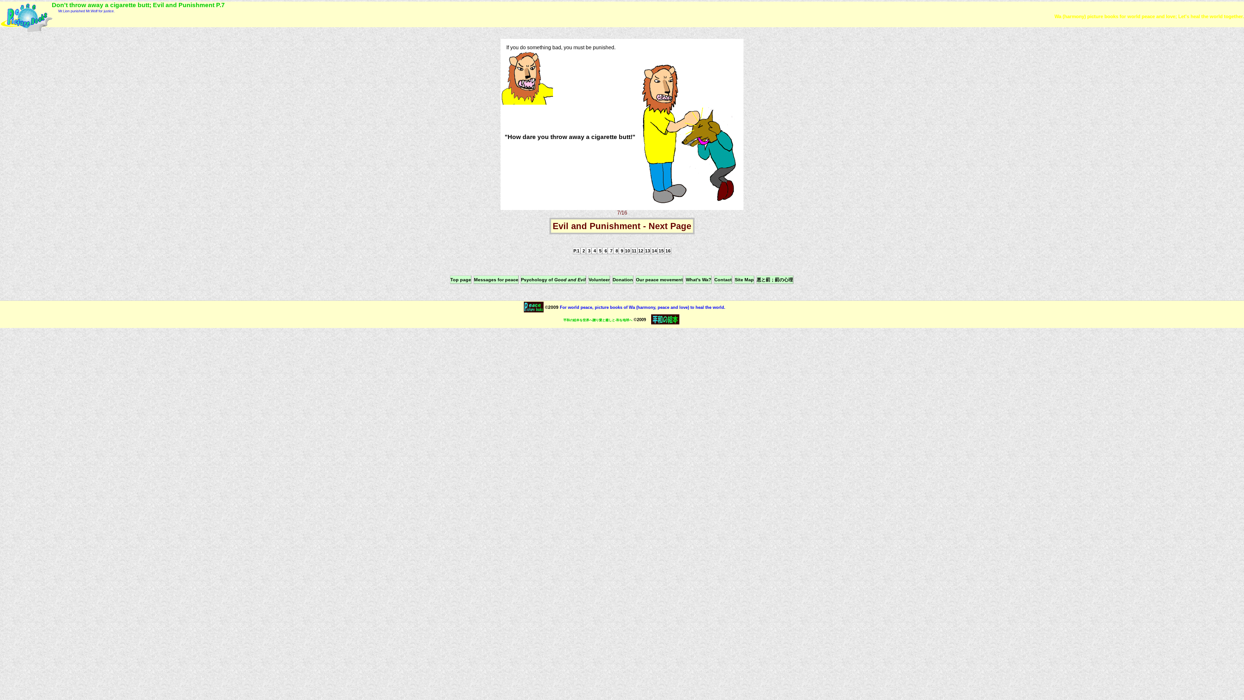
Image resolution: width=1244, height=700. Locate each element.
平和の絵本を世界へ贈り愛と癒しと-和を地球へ (597, 320)
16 (668, 250)
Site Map (744, 279)
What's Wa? (698, 279)
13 (647, 250)
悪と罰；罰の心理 (775, 279)
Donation (623, 279)
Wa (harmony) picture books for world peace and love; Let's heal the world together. (1149, 16)
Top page (460, 279)
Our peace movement (659, 279)
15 (661, 250)
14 (654, 250)
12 (640, 250)
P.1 (576, 250)
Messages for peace (496, 279)
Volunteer (599, 279)
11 (634, 250)
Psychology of (553, 279)
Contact (723, 279)
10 (627, 250)
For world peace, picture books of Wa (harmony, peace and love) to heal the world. (642, 307)
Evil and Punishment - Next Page (622, 226)
